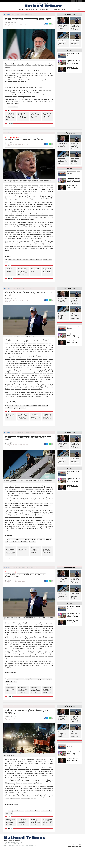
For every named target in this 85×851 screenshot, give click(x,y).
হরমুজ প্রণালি (25, 259)
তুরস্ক (20, 408)
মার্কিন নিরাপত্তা (26, 679)
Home (4, 0)
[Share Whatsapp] (50, 23)
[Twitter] (74, 1)
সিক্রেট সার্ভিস (45, 405)
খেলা (47, 9)
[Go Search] (81, 9)
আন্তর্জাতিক (42, 9)
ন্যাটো (24, 408)
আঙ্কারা (39, 405)
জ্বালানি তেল (32, 259)
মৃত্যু (30, 541)
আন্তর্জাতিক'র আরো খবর (69, 15)
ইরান (14, 259)
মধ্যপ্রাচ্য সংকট (39, 259)
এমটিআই (49, 811)
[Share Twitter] (47, 24)
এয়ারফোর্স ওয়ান (18, 405)
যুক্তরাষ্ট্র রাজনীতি (41, 679)
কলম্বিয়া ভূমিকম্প (12, 811)
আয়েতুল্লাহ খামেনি (26, 539)
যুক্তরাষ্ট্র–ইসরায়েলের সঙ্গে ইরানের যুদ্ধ (20, 541)
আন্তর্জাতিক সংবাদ (9, 408)
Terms (22, 0)
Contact (11, 0)
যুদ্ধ (6, 262)
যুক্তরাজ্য (16, 408)
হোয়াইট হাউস (49, 539)
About (8, 0)
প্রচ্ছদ (20, 9)
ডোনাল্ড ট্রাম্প (18, 259)
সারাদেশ (37, 9)
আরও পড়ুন (69, 50)
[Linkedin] (76, 1)
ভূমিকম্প (7, 813)
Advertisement (26, 0)
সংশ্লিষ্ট (9, 110)
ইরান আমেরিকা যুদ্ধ (41, 539)
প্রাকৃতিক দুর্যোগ (28, 811)
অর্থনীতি (32, 9)
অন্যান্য (63, 9)
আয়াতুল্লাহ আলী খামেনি (13, 107)
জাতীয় (23, 9)
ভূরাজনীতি (45, 259)
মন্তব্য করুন (10, 123)
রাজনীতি (28, 9)
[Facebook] (72, 1)
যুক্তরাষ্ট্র (10, 259)
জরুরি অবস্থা (43, 811)
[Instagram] (79, 1)
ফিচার (55, 9)
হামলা (10, 541)
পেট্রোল (50, 259)
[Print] (52, 23)
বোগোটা (34, 811)
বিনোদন (51, 9)
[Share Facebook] (44, 24)
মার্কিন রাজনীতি (26, 405)
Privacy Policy (16, 0)
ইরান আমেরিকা (34, 405)
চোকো (38, 811)
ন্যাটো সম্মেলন (49, 679)
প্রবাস (59, 9)
